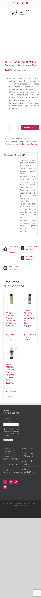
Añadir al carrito (30, 127)
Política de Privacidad (28, 454)
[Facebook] (5, 482)
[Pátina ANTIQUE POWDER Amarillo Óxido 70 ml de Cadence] (11, 299)
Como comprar (27, 470)
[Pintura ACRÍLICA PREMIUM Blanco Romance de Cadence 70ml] (11, 353)
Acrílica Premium (22, 144)
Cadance (35, 144)
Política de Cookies (28, 462)
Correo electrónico (8, 420)
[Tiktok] (16, 482)
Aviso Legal (29, 448)
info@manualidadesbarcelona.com (18, 473)
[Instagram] (11, 482)
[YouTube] (5, 487)
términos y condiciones (11, 431)
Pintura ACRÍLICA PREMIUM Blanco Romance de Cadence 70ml (11, 372)
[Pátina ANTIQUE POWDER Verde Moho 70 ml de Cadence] (29, 299)
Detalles (15, 335)
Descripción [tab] (8, 155)
